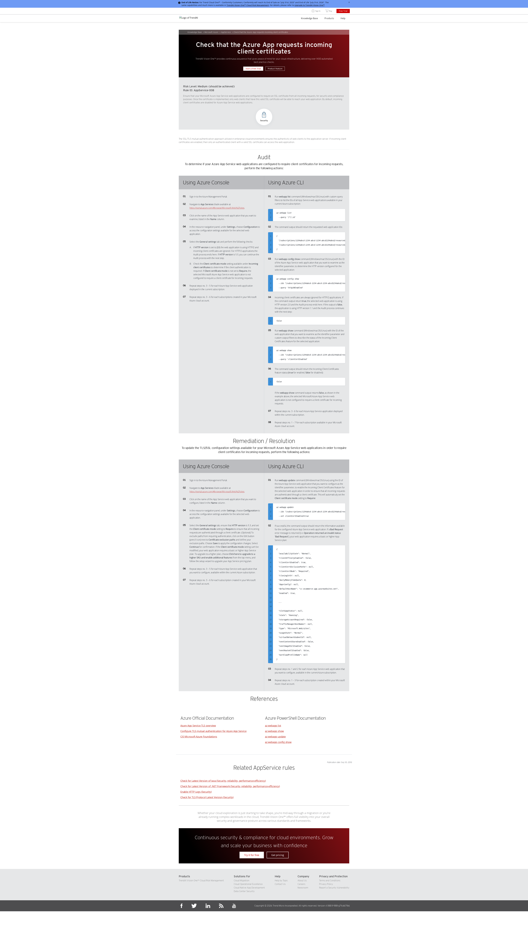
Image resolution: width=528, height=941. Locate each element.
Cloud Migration (241, 880)
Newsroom (303, 887)
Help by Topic (281, 880)
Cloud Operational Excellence (248, 884)
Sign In (317, 11)
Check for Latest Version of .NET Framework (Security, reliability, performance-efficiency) (230, 786)
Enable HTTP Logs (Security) (196, 791)
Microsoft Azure (211, 32)
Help (343, 18)
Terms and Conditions (329, 880)
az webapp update (275, 736)
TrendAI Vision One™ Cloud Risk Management (248, 5)
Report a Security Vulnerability (334, 887)
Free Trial (343, 11)
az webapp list (273, 725)
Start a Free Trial (253, 68)
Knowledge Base (309, 18)
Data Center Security (244, 891)
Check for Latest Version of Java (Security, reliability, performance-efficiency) (223, 780)
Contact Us (280, 884)
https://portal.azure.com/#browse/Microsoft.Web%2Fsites (216, 207)
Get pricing (277, 855)
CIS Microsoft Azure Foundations (198, 736)
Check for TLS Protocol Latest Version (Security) (206, 797)
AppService (226, 32)
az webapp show (274, 731)
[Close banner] (349, 2)
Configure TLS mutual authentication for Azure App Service (213, 731)
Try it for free (251, 855)
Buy (330, 11)
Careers (301, 884)
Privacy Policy (326, 884)
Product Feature (275, 68)
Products (329, 18)
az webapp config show (278, 742)
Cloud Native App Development (249, 887)
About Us (302, 880)
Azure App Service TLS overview (198, 725)
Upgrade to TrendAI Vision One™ (310, 5)
